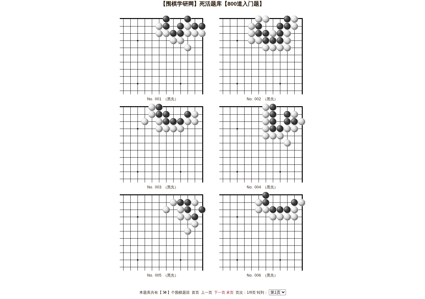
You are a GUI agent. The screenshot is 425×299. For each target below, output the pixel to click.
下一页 (219, 292)
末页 (230, 292)
